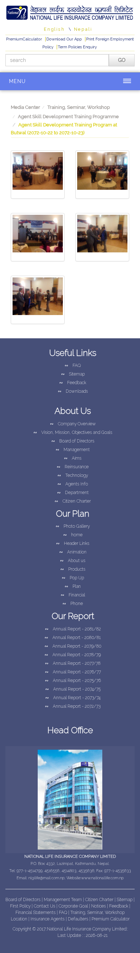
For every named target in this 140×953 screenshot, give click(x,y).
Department (73, 492)
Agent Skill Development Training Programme (68, 116)
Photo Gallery (73, 526)
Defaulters (78, 918)
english (54, 29)
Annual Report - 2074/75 (73, 689)
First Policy (21, 906)
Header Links (72, 543)
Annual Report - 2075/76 (73, 680)
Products (72, 569)
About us (72, 560)
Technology (72, 475)
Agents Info (72, 484)
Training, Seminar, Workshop (78, 107)
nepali (83, 29)
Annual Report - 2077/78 (73, 663)
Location (19, 918)
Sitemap (73, 374)
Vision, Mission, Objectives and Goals (72, 432)
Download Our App (64, 39)
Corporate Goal (74, 906)
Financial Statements (35, 912)
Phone (72, 603)
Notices (98, 906)
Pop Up (73, 577)
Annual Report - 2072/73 (73, 706)
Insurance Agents (48, 918)
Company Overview (73, 423)
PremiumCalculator (24, 39)
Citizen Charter (73, 501)
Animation (73, 552)
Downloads (73, 391)
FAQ (73, 365)
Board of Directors (72, 441)
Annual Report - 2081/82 (73, 629)
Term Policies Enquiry (77, 47)
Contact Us (45, 906)
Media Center (25, 107)
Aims (72, 458)
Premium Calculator (111, 918)
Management (73, 449)
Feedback (72, 382)
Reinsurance (73, 466)
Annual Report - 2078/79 (73, 654)
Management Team (63, 899)
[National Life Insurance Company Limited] (70, 11)
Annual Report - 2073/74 (73, 697)
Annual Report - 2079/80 (73, 646)
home (73, 534)
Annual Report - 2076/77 (73, 671)
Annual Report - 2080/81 (73, 637)
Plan (73, 586)
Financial (73, 595)
